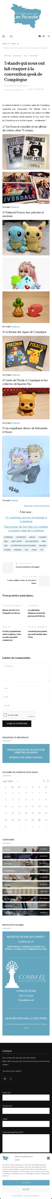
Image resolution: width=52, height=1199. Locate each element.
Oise (25, 56)
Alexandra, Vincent (31, 506)
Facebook (14, 207)
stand (34, 550)
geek (6, 541)
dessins (32, 537)
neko (44, 541)
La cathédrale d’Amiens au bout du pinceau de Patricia (36, 613)
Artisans (7, 56)
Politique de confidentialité (31, 1195)
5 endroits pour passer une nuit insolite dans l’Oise (37, 634)
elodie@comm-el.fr (27, 1000)
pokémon (17, 550)
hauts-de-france (31, 541)
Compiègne (8, 537)
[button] (48, 1158)
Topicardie (34, 56)
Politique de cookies (17, 1195)
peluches (42, 545)
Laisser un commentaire (35, 89)
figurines (42, 537)
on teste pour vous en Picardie (23, 545)
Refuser (26, 1189)
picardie (7, 550)
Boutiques (17, 56)
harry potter (16, 541)
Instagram (14, 500)
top (41, 550)
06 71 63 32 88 (27, 996)
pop (26, 550)
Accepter (26, 1183)
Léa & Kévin (45, 506)
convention (21, 537)
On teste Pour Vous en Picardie (17, 86)
